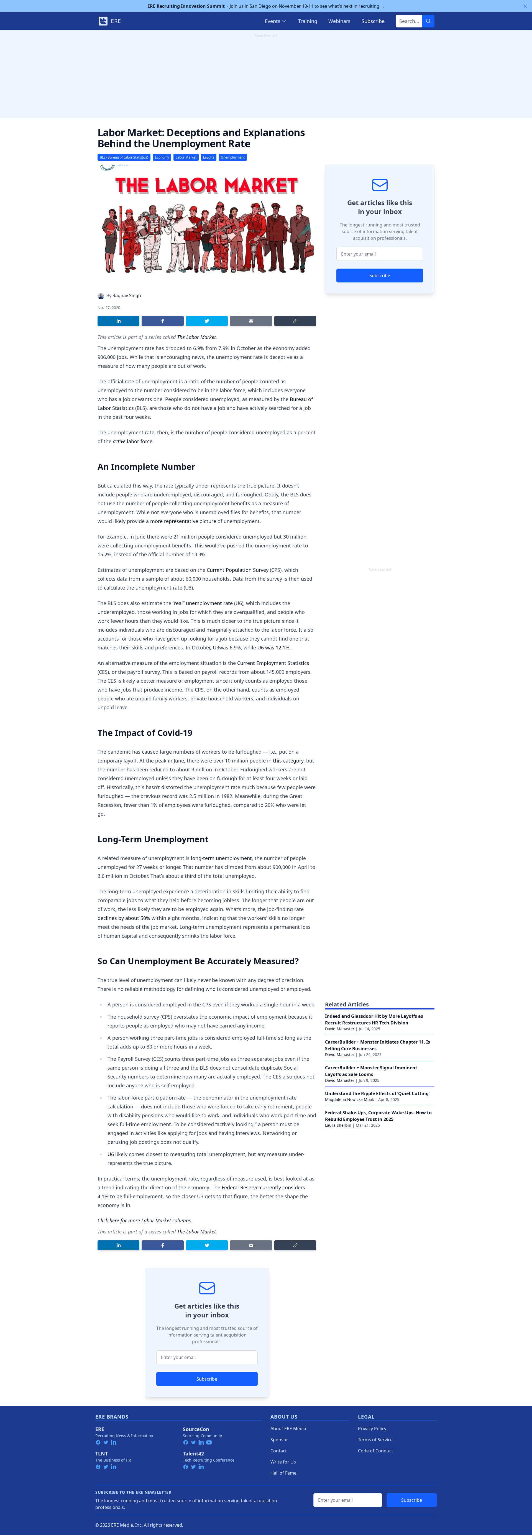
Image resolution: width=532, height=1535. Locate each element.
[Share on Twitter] (207, 321)
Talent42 (193, 1453)
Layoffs (208, 157)
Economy (162, 157)
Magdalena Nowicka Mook (349, 1099)
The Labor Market (196, 337)
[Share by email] (251, 321)
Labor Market (186, 157)
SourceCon (196, 1429)
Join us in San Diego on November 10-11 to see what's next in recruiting (266, 6)
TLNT (101, 1453)
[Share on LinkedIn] (118, 321)
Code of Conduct (375, 1451)
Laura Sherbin (338, 1125)
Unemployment (233, 157)
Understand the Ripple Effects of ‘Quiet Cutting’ (377, 1093)
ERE (99, 1429)
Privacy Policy (372, 1429)
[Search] (428, 21)
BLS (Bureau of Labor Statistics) (124, 157)
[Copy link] (295, 321)
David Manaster (339, 1028)
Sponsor (279, 1440)
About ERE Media (288, 1429)
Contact (278, 1451)
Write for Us (283, 1462)
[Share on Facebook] (162, 321)
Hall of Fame (283, 1473)
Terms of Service (375, 1440)
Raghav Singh (126, 295)
